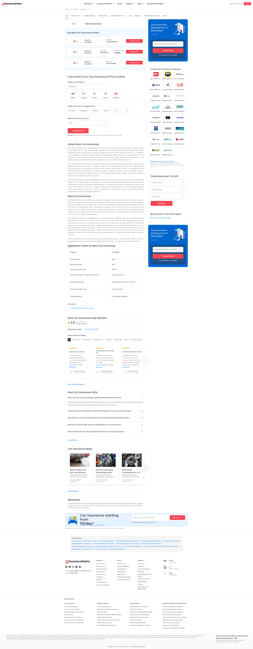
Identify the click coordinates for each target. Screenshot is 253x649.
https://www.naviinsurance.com (83, 308)
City (116, 111)
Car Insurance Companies (164, 161)
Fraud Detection (122, 569)
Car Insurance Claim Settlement (150, 541)
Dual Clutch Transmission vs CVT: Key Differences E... (131, 471)
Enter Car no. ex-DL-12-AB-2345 (143, 518)
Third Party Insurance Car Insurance (127, 544)
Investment (99, 577)
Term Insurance (101, 574)
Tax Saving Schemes (102, 585)
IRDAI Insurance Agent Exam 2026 (173, 620)
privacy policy (101, 525)
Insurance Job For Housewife (171, 623)
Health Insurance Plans (104, 606)
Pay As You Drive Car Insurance (151, 544)
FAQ (75, 440)
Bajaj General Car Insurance (81, 549)
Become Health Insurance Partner (173, 612)
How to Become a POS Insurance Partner (175, 617)
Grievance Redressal (123, 566)
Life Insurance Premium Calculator (140, 625)
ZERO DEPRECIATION (118, 16)
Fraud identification (144, 569)
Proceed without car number (168, 55)
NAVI (67, 16)
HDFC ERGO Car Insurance (169, 546)
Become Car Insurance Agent (160, 218)
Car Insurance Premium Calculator (126, 541)
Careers (140, 584)
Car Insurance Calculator (72, 609)
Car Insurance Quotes (90, 541)
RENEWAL (138, 16)
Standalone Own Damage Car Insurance (108, 546)
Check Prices (134, 41)
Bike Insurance (100, 566)
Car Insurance (76, 541)
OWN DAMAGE (103, 16)
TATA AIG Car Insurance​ (151, 546)
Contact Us (141, 564)
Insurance (88, 4)
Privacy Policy (121, 564)
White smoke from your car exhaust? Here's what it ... (78, 471)
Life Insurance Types (136, 609)
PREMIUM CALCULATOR (152, 16)
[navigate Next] (146, 360)
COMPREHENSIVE (89, 16)
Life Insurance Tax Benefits (138, 623)
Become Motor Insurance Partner (172, 609)
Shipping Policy (121, 572)
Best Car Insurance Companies (73, 623)
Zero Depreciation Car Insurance (103, 544)
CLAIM (130, 16)
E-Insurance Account (123, 580)
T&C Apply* (154, 34)
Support (129, 4)
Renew (120, 4)
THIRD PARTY (76, 16)
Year (71, 123)
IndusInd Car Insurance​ (117, 549)
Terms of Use (121, 574)
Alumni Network (142, 581)
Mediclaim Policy (102, 612)
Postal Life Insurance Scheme (138, 606)
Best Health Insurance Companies (107, 609)
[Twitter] (80, 567)
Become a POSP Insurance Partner (173, 606)
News (140, 4)
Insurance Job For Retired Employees (174, 628)
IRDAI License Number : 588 (226, 638)
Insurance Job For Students (171, 625)
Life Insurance (100, 572)
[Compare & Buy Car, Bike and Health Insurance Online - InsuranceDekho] (12, 4)
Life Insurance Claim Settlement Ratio (141, 612)
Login (247, 4)
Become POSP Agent (155, 4)
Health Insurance (101, 569)
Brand (74, 86)
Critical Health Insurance (104, 617)
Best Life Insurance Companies (139, 617)
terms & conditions (90, 525)
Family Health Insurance (104, 623)
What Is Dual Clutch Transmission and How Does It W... (104, 471)
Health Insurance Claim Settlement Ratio (109, 614)
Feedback (141, 566)
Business (99, 580)
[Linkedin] (76, 567)
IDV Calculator (68, 614)
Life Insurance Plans (136, 620)
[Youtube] (70, 567)
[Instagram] (73, 567)
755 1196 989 (73, 573)
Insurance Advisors (104, 4)
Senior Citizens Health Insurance (106, 625)
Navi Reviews (79, 384)
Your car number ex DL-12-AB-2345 (165, 44)
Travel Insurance (101, 582)
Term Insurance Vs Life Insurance (140, 614)
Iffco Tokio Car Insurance (100, 549)
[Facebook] (66, 567)
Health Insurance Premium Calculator (108, 620)
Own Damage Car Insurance (73, 617)
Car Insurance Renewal (106, 541)
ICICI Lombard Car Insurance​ (132, 546)
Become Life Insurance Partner (172, 614)
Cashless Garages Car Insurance (82, 546)
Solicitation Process (144, 579)
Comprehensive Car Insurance (82, 544)
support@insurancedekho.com (80, 571)
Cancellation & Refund (124, 577)
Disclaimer (141, 572)
